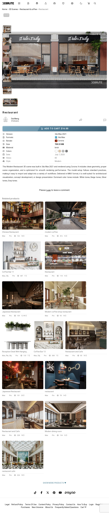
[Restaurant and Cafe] (86, 349)
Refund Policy (17, 504)
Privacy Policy (58, 504)
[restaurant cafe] (22, 468)
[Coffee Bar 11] (22, 269)
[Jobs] (55, 3)
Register (99, 504)
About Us (49, 507)
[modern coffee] (65, 229)
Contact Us (70, 504)
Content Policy (45, 504)
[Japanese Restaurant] (22, 309)
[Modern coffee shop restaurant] (65, 309)
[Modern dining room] (65, 428)
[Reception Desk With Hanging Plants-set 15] (17, 349)
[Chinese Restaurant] (22, 229)
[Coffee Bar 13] (49, 349)
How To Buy (82, 504)
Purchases (25, 507)
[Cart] (89, 3)
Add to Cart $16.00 (56, 128)
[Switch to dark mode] (78, 3)
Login (48, 190)
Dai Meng (15, 119)
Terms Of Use (31, 504)
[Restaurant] (65, 269)
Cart (83, 507)
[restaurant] (65, 388)
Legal (7, 504)
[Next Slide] (92, 60)
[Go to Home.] (8, 3)
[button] (104, 119)
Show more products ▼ (54, 483)
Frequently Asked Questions (67, 507)
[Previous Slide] (17, 60)
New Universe (37, 507)
